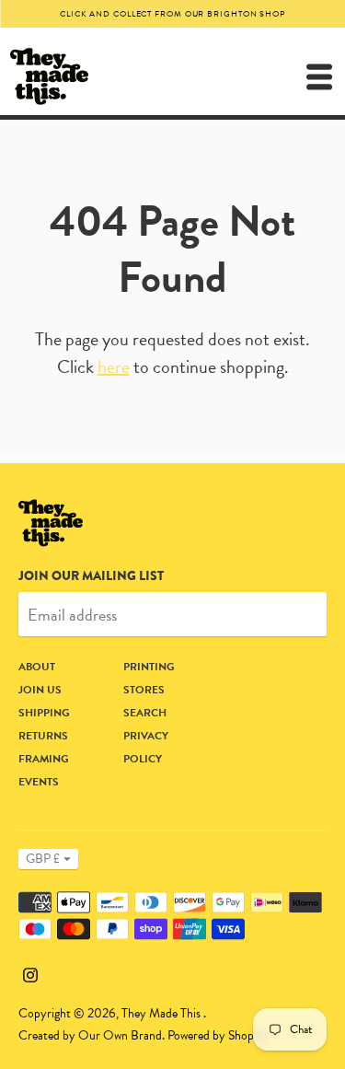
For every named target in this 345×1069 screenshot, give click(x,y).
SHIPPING (44, 712)
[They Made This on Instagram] (30, 971)
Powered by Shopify (217, 1035)
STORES (144, 689)
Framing (43, 758)
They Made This (162, 1013)
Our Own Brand (120, 1035)
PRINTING (149, 666)
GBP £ (43, 858)
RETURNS (43, 735)
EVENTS (38, 781)
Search (145, 712)
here (114, 366)
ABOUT (36, 666)
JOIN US (40, 689)
